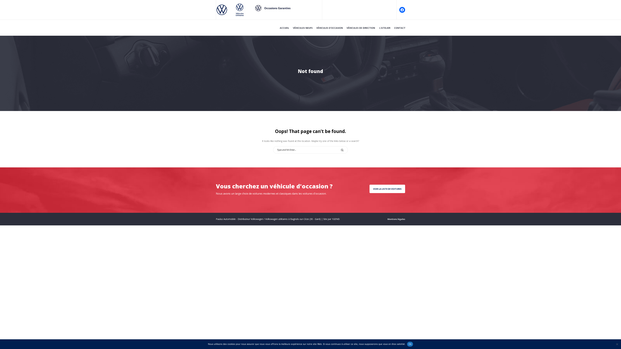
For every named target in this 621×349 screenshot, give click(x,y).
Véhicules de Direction (361, 27)
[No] (617, 344)
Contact (399, 27)
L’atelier (384, 27)
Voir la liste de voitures (387, 188)
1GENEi (336, 219)
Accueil (284, 27)
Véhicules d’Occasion (329, 27)
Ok (410, 344)
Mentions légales (396, 219)
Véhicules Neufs (303, 27)
